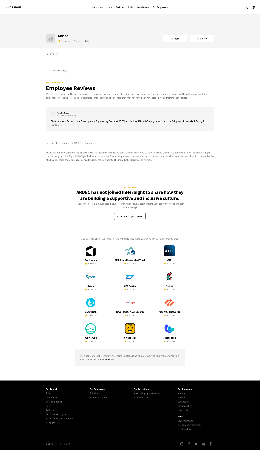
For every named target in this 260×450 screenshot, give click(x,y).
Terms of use (184, 410)
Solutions (95, 393)
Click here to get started (129, 216)
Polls (130, 7)
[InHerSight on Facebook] (189, 444)
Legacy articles (185, 420)
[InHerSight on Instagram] (210, 444)
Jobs (109, 7)
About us (182, 393)
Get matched (84, 41)
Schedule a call (141, 397)
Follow (203, 38)
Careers (181, 397)
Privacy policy (185, 405)
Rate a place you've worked (59, 418)
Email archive (184, 429)
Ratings (51, 53)
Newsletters (142, 7)
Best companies (54, 401)
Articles (120, 7)
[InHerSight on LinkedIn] (203, 444)
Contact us (183, 401)
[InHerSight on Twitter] (196, 444)
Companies (98, 7)
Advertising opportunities (147, 393)
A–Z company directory (189, 424)
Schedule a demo (98, 397)
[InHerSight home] (13, 7)
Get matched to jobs (56, 414)
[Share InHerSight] (181, 444)
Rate (176, 38)
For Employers (160, 7)
